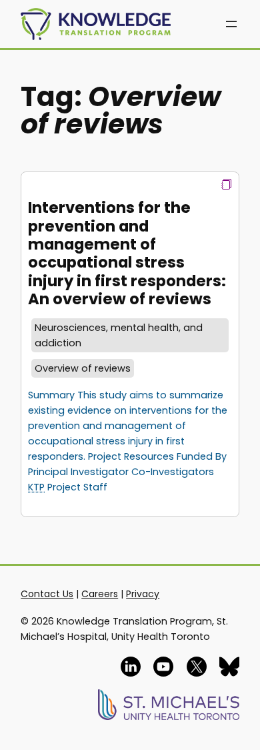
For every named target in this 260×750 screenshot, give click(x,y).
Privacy (142, 594)
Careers (99, 594)
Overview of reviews (83, 368)
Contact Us (47, 594)
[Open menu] (231, 24)
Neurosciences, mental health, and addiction (119, 335)
